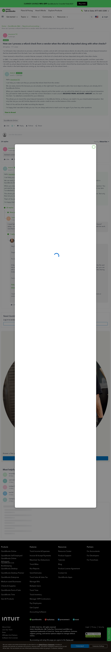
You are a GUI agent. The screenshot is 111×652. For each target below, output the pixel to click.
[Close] (93, 147)
